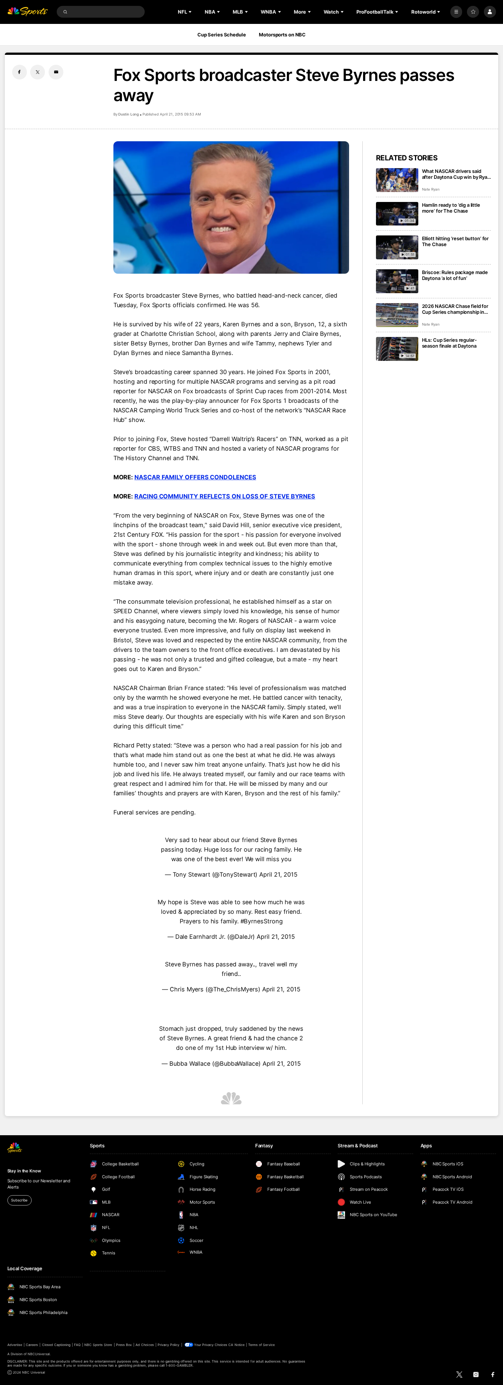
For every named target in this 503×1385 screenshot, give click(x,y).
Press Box (124, 1345)
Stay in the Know (24, 1170)
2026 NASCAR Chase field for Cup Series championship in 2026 (455, 309)
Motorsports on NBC (282, 35)
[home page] (27, 12)
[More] (456, 12)
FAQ (77, 1345)
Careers (32, 1345)
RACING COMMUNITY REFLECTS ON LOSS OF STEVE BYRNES (224, 496)
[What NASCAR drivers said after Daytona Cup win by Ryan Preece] (397, 180)
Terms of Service (261, 1345)
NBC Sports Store (98, 1345)
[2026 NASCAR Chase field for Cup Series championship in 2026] (397, 315)
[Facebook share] (19, 72)
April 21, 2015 (278, 874)
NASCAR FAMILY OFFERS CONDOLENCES (195, 477)
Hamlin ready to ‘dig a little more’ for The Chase (451, 208)
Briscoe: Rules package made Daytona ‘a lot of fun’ (455, 275)
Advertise (14, 1345)
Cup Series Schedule (221, 35)
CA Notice (236, 1345)
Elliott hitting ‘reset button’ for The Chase (455, 241)
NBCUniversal (39, 1354)
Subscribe (19, 1200)
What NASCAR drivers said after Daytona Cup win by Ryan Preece (456, 174)
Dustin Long (128, 114)
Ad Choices (145, 1345)
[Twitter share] (37, 72)
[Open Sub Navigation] (191, 11)
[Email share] (56, 72)
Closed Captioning (56, 1345)
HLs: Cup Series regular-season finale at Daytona (449, 343)
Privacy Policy (169, 1345)
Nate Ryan (431, 189)
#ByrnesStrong (261, 921)
